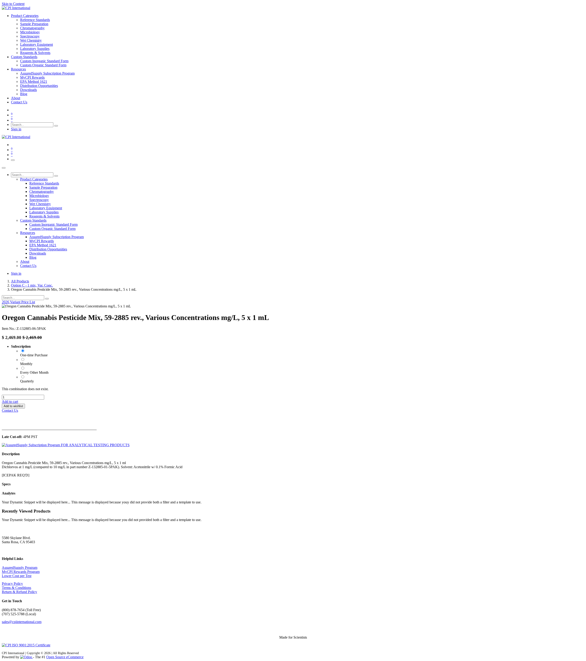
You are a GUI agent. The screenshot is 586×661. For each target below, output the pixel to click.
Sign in (16, 129)
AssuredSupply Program (19, 568)
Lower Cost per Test (16, 576)
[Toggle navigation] (13, 160)
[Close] (3, 168)
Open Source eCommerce (65, 657)
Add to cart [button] (10, 401)
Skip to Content (13, 4)
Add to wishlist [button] (13, 406)
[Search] (56, 125)
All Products (20, 281)
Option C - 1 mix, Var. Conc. (32, 285)
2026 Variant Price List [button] (18, 302)
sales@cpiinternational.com (21, 622)
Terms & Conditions (16, 588)
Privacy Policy (12, 584)
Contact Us (10, 410)
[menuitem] (24, 16)
